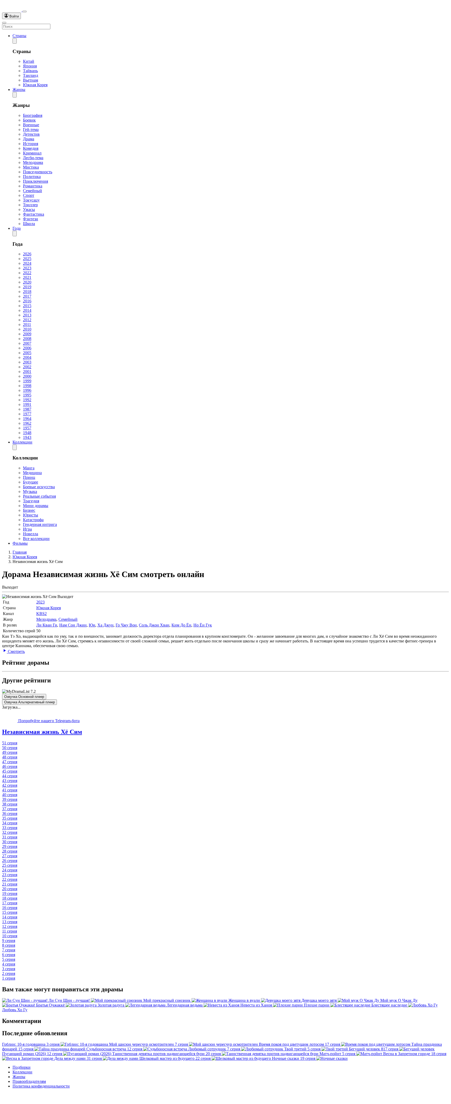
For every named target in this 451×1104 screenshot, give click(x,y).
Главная (20, 552)
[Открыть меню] (4, 23)
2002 (27, 367)
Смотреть (16, 651)
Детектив (31, 134)
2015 (27, 305)
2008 (27, 338)
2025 (27, 258)
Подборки (22, 1067)
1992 (27, 400)
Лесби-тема (33, 158)
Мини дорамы (35, 505)
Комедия (30, 148)
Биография (32, 115)
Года (17, 228)
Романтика (32, 186)
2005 (27, 352)
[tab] (225, 731)
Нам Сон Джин (73, 625)
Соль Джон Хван (154, 625)
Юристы (30, 515)
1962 (27, 423)
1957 (27, 428)
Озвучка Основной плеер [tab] (24, 697)
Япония (30, 66)
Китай (28, 61)
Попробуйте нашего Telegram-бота (48, 720)
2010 (27, 329)
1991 (27, 404)
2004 (27, 357)
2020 (27, 282)
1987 (27, 409)
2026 (27, 254)
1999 (27, 381)
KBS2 (41, 613)
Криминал (32, 153)
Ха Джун (105, 625)
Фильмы (20, 543)
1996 (27, 390)
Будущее (30, 482)
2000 (27, 376)
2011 (27, 324)
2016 (27, 301)
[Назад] (15, 41)
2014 (27, 310)
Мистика (31, 167)
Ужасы (29, 209)
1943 (27, 437)
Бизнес (29, 510)
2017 (27, 296)
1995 (27, 395)
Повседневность (37, 172)
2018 (27, 291)
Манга (28, 468)
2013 (27, 315)
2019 (27, 287)
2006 (27, 348)
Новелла (30, 534)
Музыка (30, 491)
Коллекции (22, 442)
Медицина (32, 472)
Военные (31, 125)
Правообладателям (29, 1081)
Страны (19, 35)
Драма (28, 139)
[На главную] (12, 10)
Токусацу (31, 200)
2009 (27, 334)
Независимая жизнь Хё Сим (42, 731)
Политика (32, 176)
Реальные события (39, 496)
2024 (27, 263)
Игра (27, 529)
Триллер (30, 205)
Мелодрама (33, 162)
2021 (27, 277)
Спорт (28, 195)
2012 (27, 320)
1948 (27, 432)
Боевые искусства (39, 487)
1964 (27, 418)
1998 (27, 385)
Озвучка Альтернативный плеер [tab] (29, 702)
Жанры (19, 89)
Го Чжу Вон (126, 625)
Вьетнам (30, 80)
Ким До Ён (181, 625)
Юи (92, 625)
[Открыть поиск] (24, 11)
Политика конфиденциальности (41, 1086)
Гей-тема (31, 129)
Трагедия (31, 501)
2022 (27, 273)
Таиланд (30, 75)
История (30, 143)
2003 (27, 362)
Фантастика (33, 214)
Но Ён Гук (202, 625)
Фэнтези (30, 219)
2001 (27, 371)
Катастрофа (33, 520)
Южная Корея (35, 85)
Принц (29, 477)
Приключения (35, 181)
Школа (29, 223)
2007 (27, 343)
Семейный (32, 190)
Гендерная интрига (40, 524)
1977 (27, 414)
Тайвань (30, 70)
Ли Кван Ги (46, 625)
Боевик (29, 120)
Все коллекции (36, 538)
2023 (27, 268)
